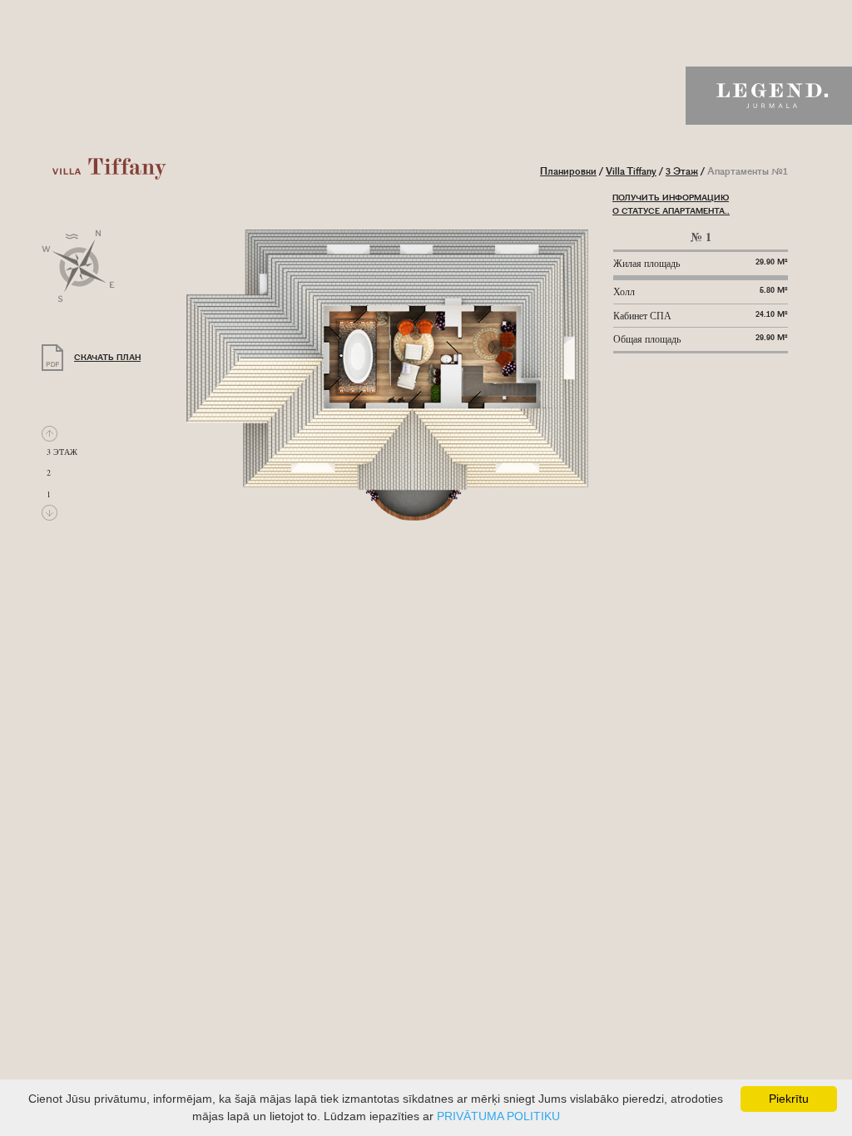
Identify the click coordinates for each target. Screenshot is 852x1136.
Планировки (568, 171)
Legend (769, 96)
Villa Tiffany (631, 171)
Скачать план (107, 357)
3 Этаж (682, 171)
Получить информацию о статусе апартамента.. (671, 204)
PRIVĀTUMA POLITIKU (498, 1116)
